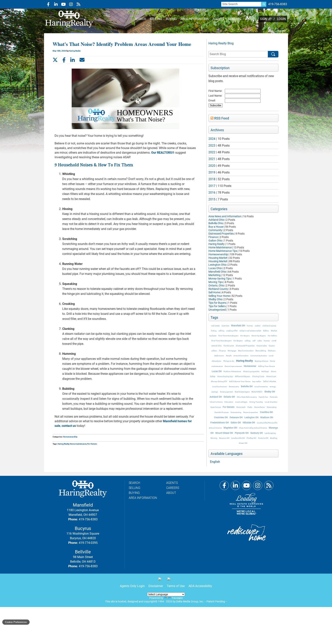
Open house (215, 407)
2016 (211, 192)
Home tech (241, 407)
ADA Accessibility (200, 586)
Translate (177, 598)
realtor (258, 326)
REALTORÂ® (256, 392)
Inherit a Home (216, 402)
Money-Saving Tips (219, 278)
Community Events (258, 356)
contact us (69, 426)
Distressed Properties (221, 233)
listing (214, 331)
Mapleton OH (230, 427)
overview (225, 326)
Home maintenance (78, 444)
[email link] (82, 59)
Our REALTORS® (162, 152)
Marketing (214, 275)
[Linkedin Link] (235, 485)
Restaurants (234, 387)
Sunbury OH (256, 433)
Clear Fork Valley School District (253, 428)
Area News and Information (224, 216)
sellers (214, 351)
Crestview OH (221, 417)
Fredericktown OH (219, 422)
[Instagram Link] (257, 485)
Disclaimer (156, 586)
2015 (211, 199)
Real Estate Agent (242, 392)
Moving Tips (215, 282)
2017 (211, 186)
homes (250, 326)
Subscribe (215, 105)
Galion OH (236, 422)
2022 (211, 152)
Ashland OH (216, 397)
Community (215, 230)
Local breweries (261, 387)
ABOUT (250, 19)
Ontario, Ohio (216, 285)
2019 (211, 172)
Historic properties (251, 371)
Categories (219, 209)
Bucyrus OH (224, 438)
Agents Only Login (132, 586)
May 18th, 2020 (59, 51)
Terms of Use (176, 586)
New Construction (246, 351)
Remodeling (261, 351)
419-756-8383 (277, 4)
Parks (249, 407)
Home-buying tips (225, 376)
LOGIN (281, 19)
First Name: (215, 90)
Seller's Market (269, 381)
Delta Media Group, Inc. (190, 601)
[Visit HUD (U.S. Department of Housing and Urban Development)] (170, 580)
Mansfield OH (238, 325)
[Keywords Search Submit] (263, 4)
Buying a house (261, 361)
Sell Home (214, 292)
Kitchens (272, 351)
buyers (272, 346)
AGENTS (218, 19)
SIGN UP (265, 19)
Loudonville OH (238, 438)
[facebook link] (64, 59)
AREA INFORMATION (194, 19)
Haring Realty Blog (221, 43)
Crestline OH (266, 412)
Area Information (240, 356)
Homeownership (218, 254)
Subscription (220, 68)
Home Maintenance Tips (222, 250)
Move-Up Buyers (258, 336)
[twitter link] (55, 59)
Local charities (271, 402)
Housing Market (217, 257)
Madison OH (266, 417)
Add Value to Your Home (239, 381)
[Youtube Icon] (63, 4)
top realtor (256, 381)
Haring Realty (216, 243)
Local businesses (219, 387)
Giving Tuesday (256, 402)
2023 (211, 145)
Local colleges (241, 402)
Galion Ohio (215, 240)
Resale (229, 356)
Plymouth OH (241, 433)
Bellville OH (246, 386)
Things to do (228, 361)
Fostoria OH (263, 438)
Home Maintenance (220, 247)
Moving (214, 438)
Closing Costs (258, 376)
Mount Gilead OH (224, 433)
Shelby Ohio (215, 299)
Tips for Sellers (217, 306)
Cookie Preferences (16, 622)
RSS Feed (221, 118)
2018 (211, 179)
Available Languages (226, 454)
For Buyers (245, 336)
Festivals (273, 397)
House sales (261, 346)
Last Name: (215, 95)
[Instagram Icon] (70, 4)
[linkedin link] (72, 59)
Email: (212, 100)
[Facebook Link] (224, 485)
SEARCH (140, 19)
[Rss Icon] (78, 4)
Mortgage (232, 351)
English (215, 462)
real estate (215, 326)
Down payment (226, 392)
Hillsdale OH (249, 422)
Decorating (271, 407)
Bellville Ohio (215, 223)
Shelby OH (269, 391)
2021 (211, 159)
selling (221, 331)
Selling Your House (266, 366)
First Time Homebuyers (228, 336)
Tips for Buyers (217, 302)
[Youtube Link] (246, 485)
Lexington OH (251, 417)
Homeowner (250, 366)
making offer (232, 331)
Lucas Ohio (215, 268)
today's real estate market (250, 331)
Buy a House (215, 226)
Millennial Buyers (242, 376)
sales (259, 341)
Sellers (266, 331)
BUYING (171, 19)
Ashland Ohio (216, 219)
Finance (213, 237)
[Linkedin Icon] (55, 4)
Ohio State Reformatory (247, 397)
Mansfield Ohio (217, 271)
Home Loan (271, 376)
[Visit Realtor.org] (161, 580)
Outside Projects (221, 412)
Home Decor (259, 407)
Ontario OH (229, 397)
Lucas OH (217, 371)
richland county (269, 326)
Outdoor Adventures (232, 371)
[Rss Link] (268, 485)
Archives (217, 130)
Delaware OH (236, 417)
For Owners (228, 407)
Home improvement (233, 366)
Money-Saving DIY (219, 381)
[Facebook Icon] (48, 4)
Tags (214, 317)
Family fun (263, 397)
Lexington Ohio (217, 264)
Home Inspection (250, 412)
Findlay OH (251, 438)
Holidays (265, 371)
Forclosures (229, 346)
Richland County (218, 288)
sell (254, 341)
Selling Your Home (219, 295)
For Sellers (272, 336)
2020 (211, 166)
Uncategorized (217, 309)
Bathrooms (219, 356)
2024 (211, 139)
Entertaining (236, 412)
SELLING (156, 19)
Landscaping (270, 433)
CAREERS (234, 19)
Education (228, 402)
